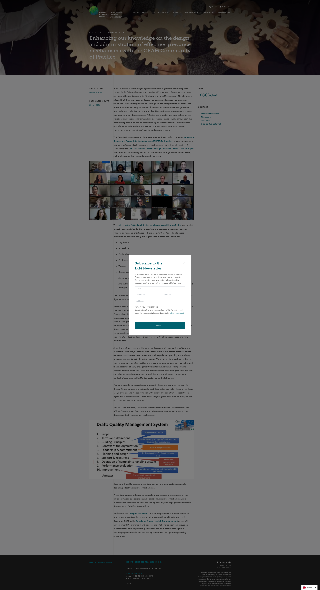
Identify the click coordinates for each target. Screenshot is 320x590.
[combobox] (309, 587)
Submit (160, 326)
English (309, 587)
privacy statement (177, 313)
